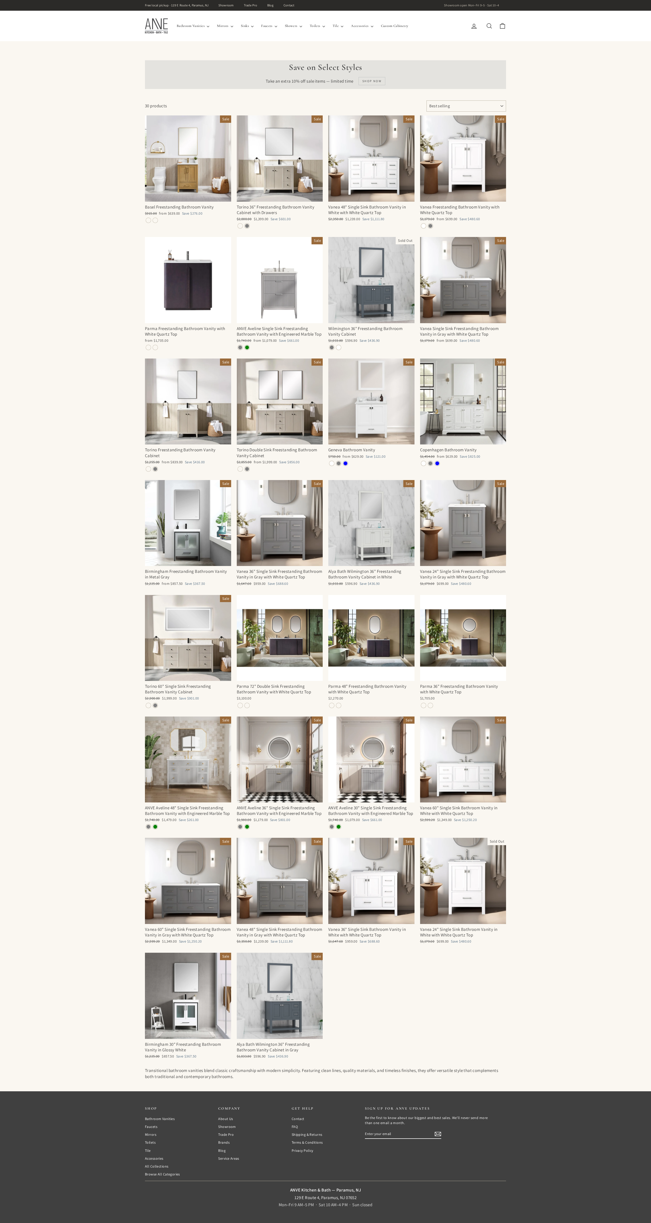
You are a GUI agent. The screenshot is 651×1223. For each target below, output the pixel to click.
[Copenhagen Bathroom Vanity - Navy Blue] (437, 463)
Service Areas (228, 1158)
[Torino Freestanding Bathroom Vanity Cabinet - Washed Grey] (155, 469)
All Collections (156, 1166)
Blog (270, 5)
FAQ (295, 1126)
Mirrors (223, 26)
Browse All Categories (162, 1174)
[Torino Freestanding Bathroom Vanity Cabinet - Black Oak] (148, 469)
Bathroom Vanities (191, 26)
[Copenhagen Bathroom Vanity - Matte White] (423, 463)
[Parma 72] (240, 705)
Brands (224, 1142)
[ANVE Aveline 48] (148, 826)
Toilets (315, 26)
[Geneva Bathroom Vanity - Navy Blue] (345, 463)
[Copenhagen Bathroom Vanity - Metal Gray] (430, 463)
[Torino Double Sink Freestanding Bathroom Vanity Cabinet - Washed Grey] (247, 469)
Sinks (245, 26)
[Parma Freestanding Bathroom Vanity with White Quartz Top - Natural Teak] (155, 347)
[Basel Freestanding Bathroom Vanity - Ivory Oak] (155, 220)
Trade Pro (250, 5)
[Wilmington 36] (331, 347)
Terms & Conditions (307, 1142)
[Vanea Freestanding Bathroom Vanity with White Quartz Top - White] (423, 225)
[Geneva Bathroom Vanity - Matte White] (331, 463)
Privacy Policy (302, 1150)
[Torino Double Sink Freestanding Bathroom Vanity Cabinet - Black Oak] (240, 469)
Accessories (360, 26)
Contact (289, 5)
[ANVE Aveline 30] (331, 826)
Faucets (267, 26)
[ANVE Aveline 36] (240, 826)
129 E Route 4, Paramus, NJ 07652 (325, 1197)
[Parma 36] (423, 705)
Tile (336, 26)
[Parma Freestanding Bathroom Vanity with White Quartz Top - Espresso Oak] (148, 347)
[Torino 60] (148, 705)
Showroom (226, 5)
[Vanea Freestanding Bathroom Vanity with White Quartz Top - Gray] (430, 225)
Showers (291, 26)
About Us (225, 1118)
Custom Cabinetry (394, 26)
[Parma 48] (331, 705)
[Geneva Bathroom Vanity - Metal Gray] (338, 463)
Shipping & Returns (307, 1134)
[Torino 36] (240, 225)
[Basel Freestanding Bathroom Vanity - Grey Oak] (148, 220)
